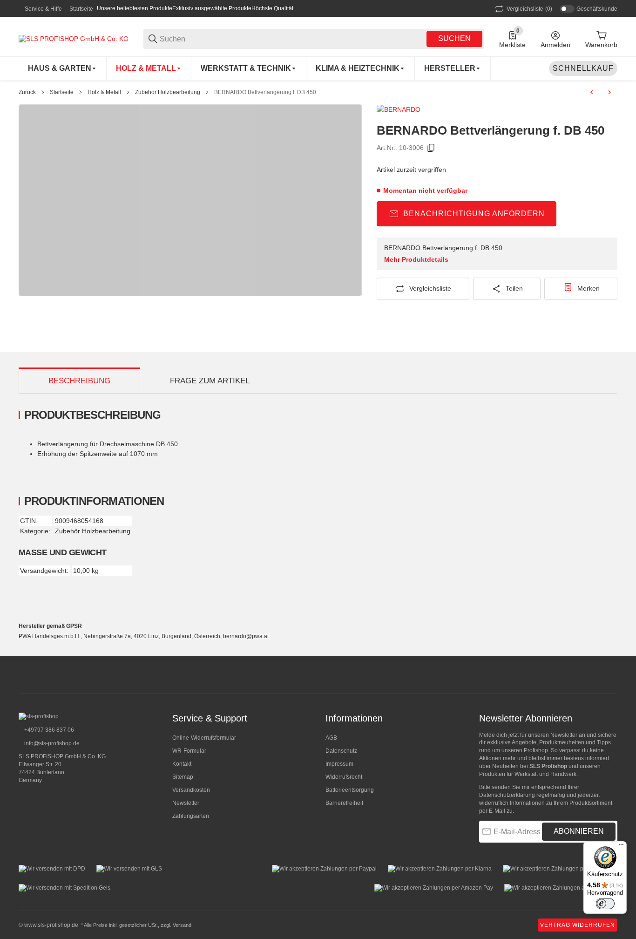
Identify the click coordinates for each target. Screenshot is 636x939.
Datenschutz (341, 751)
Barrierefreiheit (344, 803)
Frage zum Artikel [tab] (210, 380)
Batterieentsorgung (349, 790)
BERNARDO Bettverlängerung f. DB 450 (265, 92)
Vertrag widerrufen (577, 925)
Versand (182, 925)
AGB (331, 738)
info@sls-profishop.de (51, 743)
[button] (453, 68)
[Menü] (621, 846)
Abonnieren (579, 831)
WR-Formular (189, 751)
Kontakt (181, 764)
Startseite (81, 9)
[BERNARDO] (398, 109)
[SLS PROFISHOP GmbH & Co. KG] (74, 38)
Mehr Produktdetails (416, 259)
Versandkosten (191, 790)
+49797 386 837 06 (48, 730)
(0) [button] (529, 9)
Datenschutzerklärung (507, 795)
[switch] (605, 903)
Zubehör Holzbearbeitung (167, 92)
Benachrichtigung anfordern (474, 214)
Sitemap (182, 777)
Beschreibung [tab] (79, 380)
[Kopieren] (431, 148)
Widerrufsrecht (343, 777)
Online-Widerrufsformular (204, 738)
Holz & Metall (104, 92)
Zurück (27, 92)
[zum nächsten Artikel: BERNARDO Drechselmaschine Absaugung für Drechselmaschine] (609, 92)
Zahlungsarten (190, 816)
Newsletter (185, 803)
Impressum (339, 764)
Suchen (454, 38)
